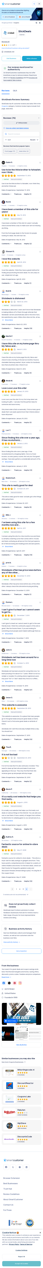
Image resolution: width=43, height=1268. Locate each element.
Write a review (22, 123)
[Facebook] (4, 983)
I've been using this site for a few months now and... (18, 523)
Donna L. (9, 602)
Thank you (18, 194)
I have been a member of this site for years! (20, 210)
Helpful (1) (27, 194)
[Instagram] (20, 983)
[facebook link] (6, 1167)
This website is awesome (14, 705)
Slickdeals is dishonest (13, 298)
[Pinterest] (15, 983)
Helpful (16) (28, 829)
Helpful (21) (28, 690)
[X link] (13, 1167)
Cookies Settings (21, 1250)
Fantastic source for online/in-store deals (20, 845)
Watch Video (11, 1021)
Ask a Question (21, 951)
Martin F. (9, 336)
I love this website (11, 259)
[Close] (40, 1232)
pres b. (8, 563)
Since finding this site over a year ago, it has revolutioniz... (21, 438)
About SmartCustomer (13, 1199)
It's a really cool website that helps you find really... (21, 797)
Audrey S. (10, 837)
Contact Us (8, 1204)
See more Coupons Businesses (12, 1062)
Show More (9, 320)
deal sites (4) (24, 151)
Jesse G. (9, 698)
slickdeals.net (9, 52)
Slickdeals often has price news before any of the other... (21, 571)
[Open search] (34, 4)
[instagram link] (20, 1167)
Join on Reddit (26, 17)
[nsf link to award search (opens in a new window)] (29, 1222)
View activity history (11, 942)
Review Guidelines (16, 78)
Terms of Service (26, 1244)
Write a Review (32, 59)
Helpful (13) (28, 470)
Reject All (21, 1257)
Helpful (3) (28, 373)
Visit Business (11, 58)
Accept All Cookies (21, 1264)
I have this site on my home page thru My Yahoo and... (20, 344)
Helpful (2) (28, 244)
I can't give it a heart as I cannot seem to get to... (21, 610)
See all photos (21, 1045)
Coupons (16, 23)
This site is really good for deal (17, 485)
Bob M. (8, 291)
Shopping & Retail (7, 23)
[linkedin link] (26, 1167)
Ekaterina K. (11, 478)
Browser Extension (11, 1178)
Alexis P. (9, 789)
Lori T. (8, 430)
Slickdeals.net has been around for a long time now (20, 658)
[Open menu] (39, 4)
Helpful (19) (28, 555)
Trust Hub (7, 1188)
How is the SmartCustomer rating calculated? (15, 48)
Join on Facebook (9, 17)
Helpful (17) (28, 642)
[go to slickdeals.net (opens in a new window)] (9, 33)
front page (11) (10, 151)
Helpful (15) (28, 328)
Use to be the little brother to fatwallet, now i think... (21, 170)
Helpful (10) (28, 739)
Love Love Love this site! (14, 388)
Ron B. (8, 202)
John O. (9, 650)
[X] (9, 983)
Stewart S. (10, 251)
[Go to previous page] (12, 889)
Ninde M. (9, 381)
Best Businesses (10, 1183)
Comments (6, 194)
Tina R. (8, 747)
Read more (5, 977)
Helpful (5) (28, 507)
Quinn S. (9, 162)
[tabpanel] (21, 494)
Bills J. (8, 515)
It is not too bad (9, 754)
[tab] (6, 90)
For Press (7, 1210)
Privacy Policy (14, 1244)
